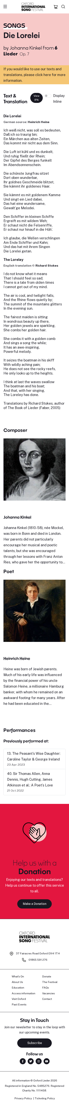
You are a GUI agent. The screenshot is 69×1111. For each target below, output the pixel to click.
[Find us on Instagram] (38, 1061)
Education (18, 987)
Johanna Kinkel (26, 47)
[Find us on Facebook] (23, 1061)
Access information (23, 993)
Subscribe (34, 1043)
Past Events (19, 1004)
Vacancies (48, 993)
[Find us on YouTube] (47, 1061)
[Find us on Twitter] (31, 1061)
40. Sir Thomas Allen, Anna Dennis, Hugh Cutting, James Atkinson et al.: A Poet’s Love (30, 779)
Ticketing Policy (45, 1098)
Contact (47, 998)
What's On (18, 976)
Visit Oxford (19, 998)
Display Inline (59, 98)
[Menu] (5, 6)
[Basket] (55, 7)
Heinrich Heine (38, 122)
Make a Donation (34, 904)
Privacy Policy (23, 1098)
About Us (17, 982)
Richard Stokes (46, 265)
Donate (46, 976)
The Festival (50, 982)
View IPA (36, 97)
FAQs (45, 987)
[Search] (63, 6)
